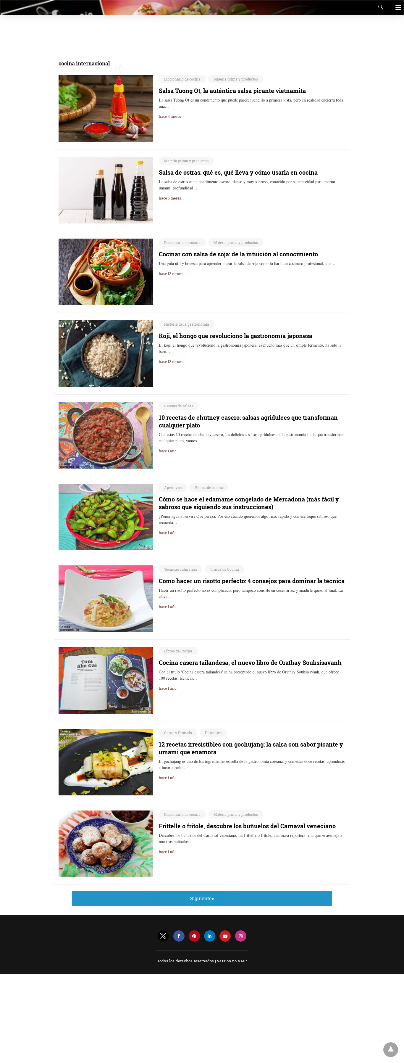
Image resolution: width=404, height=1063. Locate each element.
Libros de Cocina (178, 651)
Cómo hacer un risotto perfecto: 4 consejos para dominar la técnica (252, 581)
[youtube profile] (225, 936)
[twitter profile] (163, 936)
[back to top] (390, 1049)
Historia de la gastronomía (186, 324)
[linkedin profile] (209, 936)
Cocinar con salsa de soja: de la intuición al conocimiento (238, 254)
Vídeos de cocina (209, 487)
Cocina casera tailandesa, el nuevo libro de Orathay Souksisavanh (250, 662)
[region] (200, 34)
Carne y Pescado (178, 732)
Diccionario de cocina (182, 79)
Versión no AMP (232, 961)
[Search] (379, 7)
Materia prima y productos (236, 79)
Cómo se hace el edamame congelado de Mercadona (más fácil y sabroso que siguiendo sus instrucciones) (249, 503)
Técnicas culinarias (180, 569)
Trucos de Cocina (224, 569)
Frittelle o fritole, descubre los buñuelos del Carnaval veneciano (247, 826)
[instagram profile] (240, 936)
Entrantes (213, 732)
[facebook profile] (179, 936)
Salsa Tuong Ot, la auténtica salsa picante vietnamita (232, 90)
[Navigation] (397, 7)
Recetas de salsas (178, 405)
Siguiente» (202, 898)
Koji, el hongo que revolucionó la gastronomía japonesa (235, 336)
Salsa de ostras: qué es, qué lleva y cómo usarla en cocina (238, 172)
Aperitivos (173, 487)
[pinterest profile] (194, 936)
